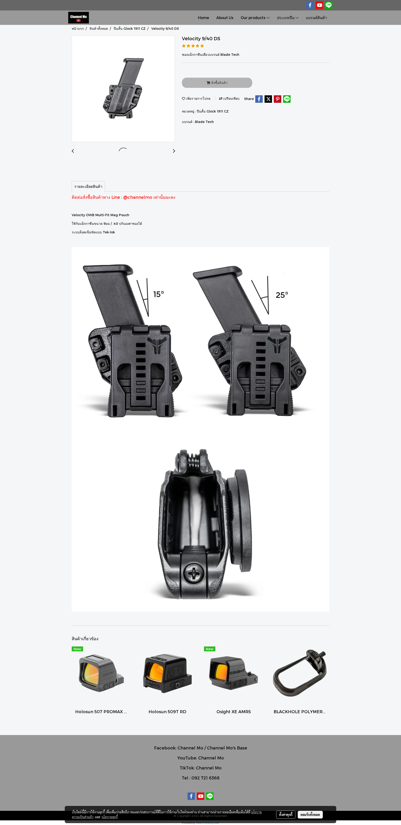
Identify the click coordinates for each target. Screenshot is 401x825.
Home (203, 17)
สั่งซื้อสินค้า (218, 83)
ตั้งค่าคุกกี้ (285, 814)
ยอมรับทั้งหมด (310, 814)
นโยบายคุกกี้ (110, 817)
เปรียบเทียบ (230, 98)
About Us (224, 17)
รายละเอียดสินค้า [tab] (88, 186)
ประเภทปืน (286, 17)
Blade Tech (204, 122)
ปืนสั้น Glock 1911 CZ (213, 111)
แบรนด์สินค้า (316, 17)
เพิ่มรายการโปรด (197, 98)
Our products (253, 17)
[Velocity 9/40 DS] (123, 89)
